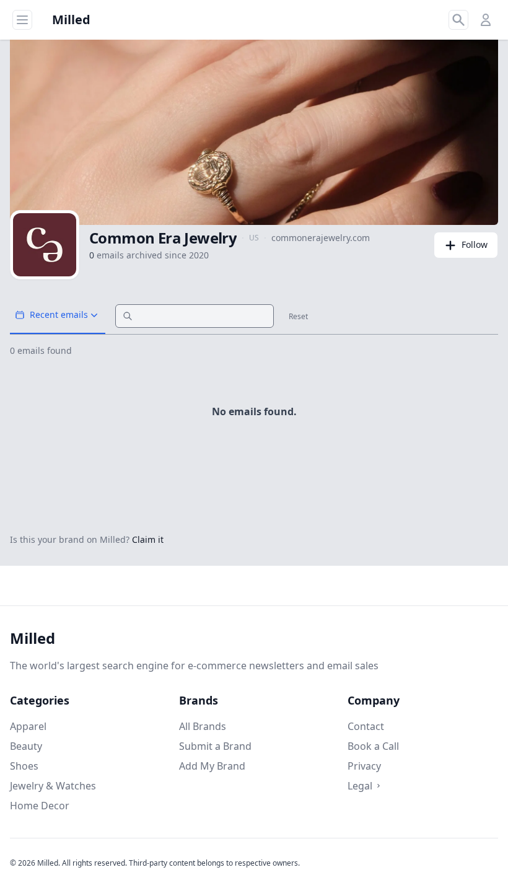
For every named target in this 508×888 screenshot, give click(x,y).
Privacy (364, 766)
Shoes (24, 766)
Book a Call (373, 746)
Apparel (28, 726)
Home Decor (39, 805)
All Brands (202, 726)
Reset (298, 317)
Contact (366, 726)
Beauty (26, 746)
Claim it (148, 539)
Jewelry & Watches (53, 786)
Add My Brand (212, 766)
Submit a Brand (215, 746)
